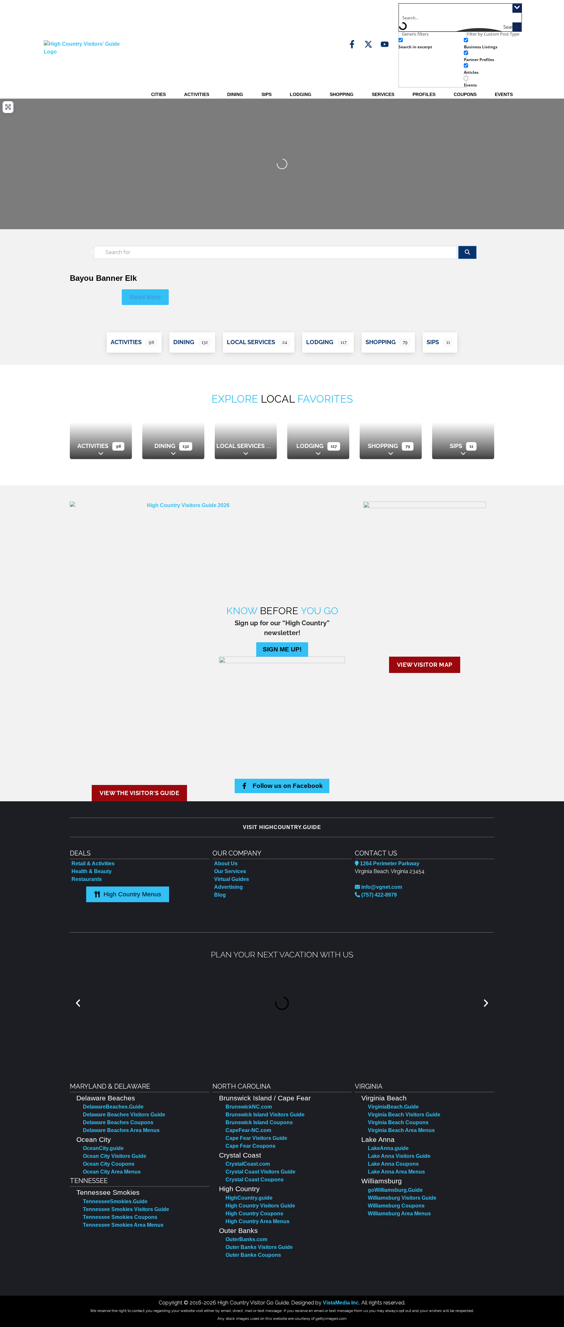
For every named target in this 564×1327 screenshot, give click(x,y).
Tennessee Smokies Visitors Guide (126, 1209)
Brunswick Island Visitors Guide (265, 1114)
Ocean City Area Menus (112, 1172)
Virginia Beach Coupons (398, 1122)
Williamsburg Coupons (396, 1205)
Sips (266, 94)
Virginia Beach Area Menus (401, 1130)
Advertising (228, 887)
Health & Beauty (91, 871)
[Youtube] (385, 44)
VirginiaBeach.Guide (393, 1107)
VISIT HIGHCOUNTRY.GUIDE (282, 827)
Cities (158, 94)
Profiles (424, 94)
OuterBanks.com (246, 1239)
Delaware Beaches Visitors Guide (124, 1114)
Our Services (230, 871)
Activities (196, 94)
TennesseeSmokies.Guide (115, 1201)
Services (383, 94)
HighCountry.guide (249, 1198)
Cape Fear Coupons (250, 1146)
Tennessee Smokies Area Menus (123, 1225)
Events (504, 94)
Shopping (341, 94)
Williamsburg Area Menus (399, 1213)
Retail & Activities (93, 863)
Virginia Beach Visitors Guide (404, 1114)
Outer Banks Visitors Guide (259, 1247)
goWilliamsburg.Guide (395, 1190)
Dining (235, 94)
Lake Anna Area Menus (396, 1172)
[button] (78, 1003)
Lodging (300, 94)
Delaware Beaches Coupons (118, 1122)
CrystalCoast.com (248, 1164)
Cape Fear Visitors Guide (256, 1138)
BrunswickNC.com (249, 1107)
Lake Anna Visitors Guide (399, 1156)
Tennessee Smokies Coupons (120, 1217)
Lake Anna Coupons (393, 1164)
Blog (220, 895)
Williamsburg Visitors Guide (402, 1198)
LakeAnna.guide (388, 1148)
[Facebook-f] (352, 44)
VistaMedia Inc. (341, 1302)
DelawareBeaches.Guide (113, 1107)
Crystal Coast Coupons (255, 1179)
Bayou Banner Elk (103, 278)
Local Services (251, 342)
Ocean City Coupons (108, 1164)
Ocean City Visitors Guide (114, 1156)
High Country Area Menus (258, 1221)
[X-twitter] (368, 44)
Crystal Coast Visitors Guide (260, 1172)
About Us (226, 863)
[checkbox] (431, 43)
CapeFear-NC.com (248, 1130)
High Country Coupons (254, 1213)
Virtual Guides (231, 879)
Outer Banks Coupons (253, 1255)
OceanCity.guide (103, 1148)
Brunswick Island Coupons (259, 1122)
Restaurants (86, 879)
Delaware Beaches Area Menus (121, 1130)
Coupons (465, 94)
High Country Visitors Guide (260, 1205)
